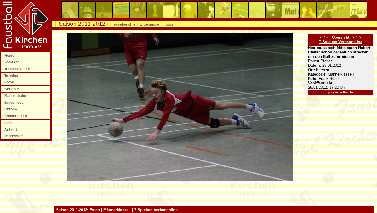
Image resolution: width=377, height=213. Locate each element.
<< (322, 37)
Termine (11, 76)
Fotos (9, 82)
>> (358, 37)
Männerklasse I (117, 210)
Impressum (14, 136)
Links (9, 123)
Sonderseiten (16, 116)
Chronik (11, 109)
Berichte (12, 89)
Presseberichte (122, 24)
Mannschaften (16, 96)
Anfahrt (11, 129)
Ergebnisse (14, 102)
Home (9, 55)
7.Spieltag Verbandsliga (340, 42)
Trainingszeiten (17, 69)
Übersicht (340, 37)
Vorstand (12, 62)
